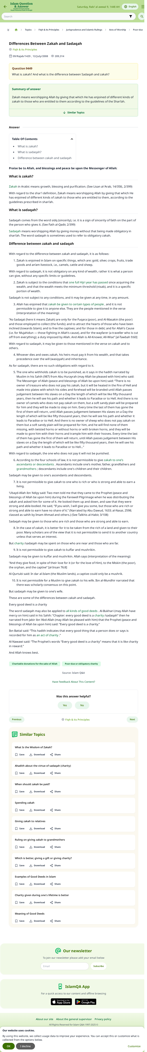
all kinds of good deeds (82, 611)
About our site (44, 1019)
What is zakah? (28, 146)
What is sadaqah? (29, 152)
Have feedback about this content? (73, 681)
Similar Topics (75, 112)
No (82, 705)
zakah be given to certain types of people (76, 304)
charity (19, 543)
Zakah (13, 186)
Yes (65, 705)
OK (8, 1046)
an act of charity (47, 635)
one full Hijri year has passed (88, 282)
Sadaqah (15, 231)
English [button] (132, 6)
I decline (25, 1046)
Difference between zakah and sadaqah (45, 158)
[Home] (16, 29)
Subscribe (98, 966)
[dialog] (72, 1039)
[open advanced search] (130, 16)
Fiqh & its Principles (25, 49)
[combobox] (66, 16)
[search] (142, 16)
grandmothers (26, 469)
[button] (19, 754)
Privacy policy (103, 1019)
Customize (134, 1046)
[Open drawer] (143, 6)
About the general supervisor (74, 1019)
